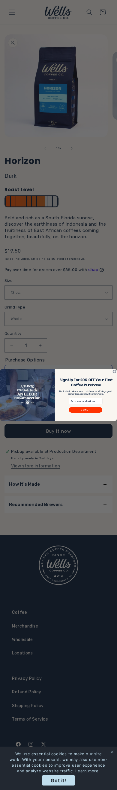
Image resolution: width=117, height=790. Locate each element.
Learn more (86, 770)
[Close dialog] (114, 371)
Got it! (58, 780)
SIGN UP (85, 409)
